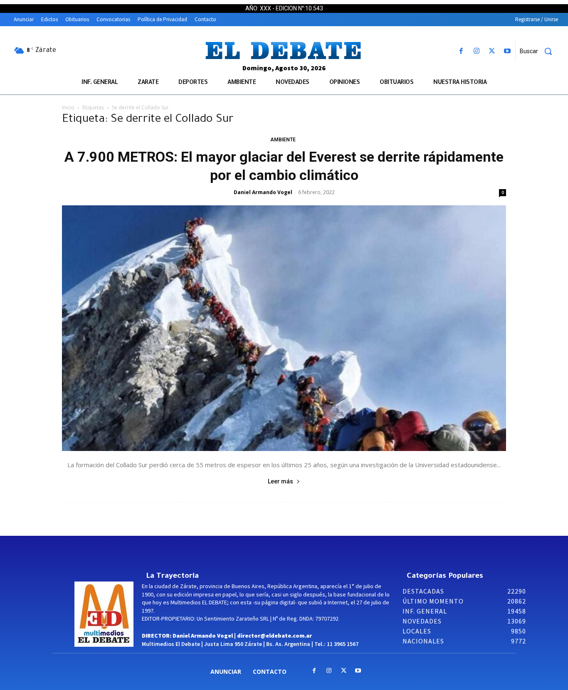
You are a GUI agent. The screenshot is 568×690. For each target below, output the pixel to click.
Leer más (280, 481)
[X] (492, 51)
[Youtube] (507, 51)
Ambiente (283, 140)
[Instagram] (476, 51)
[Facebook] (461, 51)
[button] (539, 51)
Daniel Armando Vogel (263, 192)
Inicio (68, 107)
